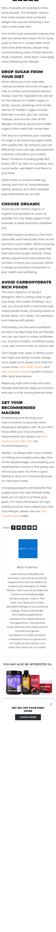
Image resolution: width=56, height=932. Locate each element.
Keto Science (27, 567)
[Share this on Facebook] (13, 527)
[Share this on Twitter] (18, 527)
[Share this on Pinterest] (29, 527)
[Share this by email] (35, 527)
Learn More (28, 717)
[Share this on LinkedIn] (24, 527)
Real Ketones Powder (15, 371)
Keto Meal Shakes (32, 367)
